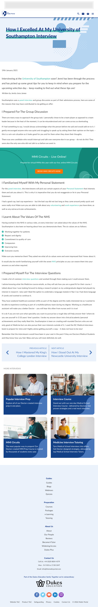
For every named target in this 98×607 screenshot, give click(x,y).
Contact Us (66, 602)
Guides (49, 483)
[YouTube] (49, 594)
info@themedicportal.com (51, 569)
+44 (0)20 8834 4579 (52, 561)
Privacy (48, 602)
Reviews (49, 538)
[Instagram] (61, 594)
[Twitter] (42, 594)
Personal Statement (75, 189)
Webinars (49, 490)
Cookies (56, 602)
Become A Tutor (49, 542)
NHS (54, 262)
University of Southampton (36, 79)
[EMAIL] (83, 14)
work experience (72, 205)
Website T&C (15, 602)
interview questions (30, 279)
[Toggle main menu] (93, 13)
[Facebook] (36, 594)
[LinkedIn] (55, 594)
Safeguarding (39, 602)
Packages (49, 511)
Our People (49, 535)
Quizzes (49, 494)
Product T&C (27, 602)
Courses (49, 507)
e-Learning (49, 514)
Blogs (49, 487)
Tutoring (49, 518)
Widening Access (49, 546)
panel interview (25, 100)
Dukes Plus (49, 550)
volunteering (55, 205)
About (49, 531)
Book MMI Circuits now (49, 171)
